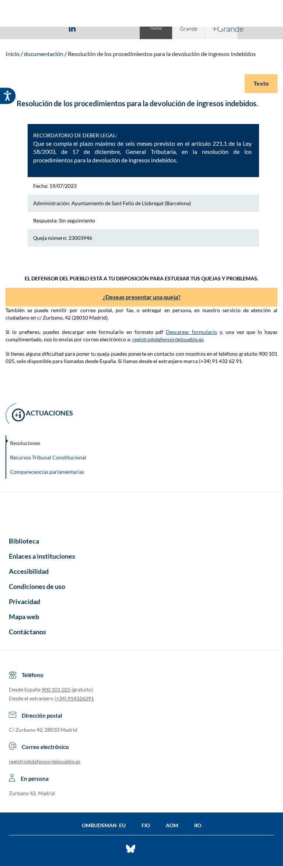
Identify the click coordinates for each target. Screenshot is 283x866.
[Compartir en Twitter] (50, 28)
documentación (43, 53)
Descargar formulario (191, 332)
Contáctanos (27, 632)
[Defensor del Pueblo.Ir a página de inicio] (141, 511)
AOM (172, 825)
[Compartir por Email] (94, 28)
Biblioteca (24, 541)
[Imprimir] (117, 28)
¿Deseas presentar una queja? (142, 296)
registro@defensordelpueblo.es (168, 339)
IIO (197, 825)
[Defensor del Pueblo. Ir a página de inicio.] (141, 14)
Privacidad (24, 601)
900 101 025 (56, 689)
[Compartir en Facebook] (29, 28)
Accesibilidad (29, 571)
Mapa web (24, 617)
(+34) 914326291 (74, 698)
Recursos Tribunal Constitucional (48, 457)
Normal (156, 28)
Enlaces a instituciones (42, 556)
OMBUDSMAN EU (104, 825)
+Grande (225, 28)
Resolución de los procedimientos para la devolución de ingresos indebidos (162, 53)
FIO (146, 825)
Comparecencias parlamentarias (47, 472)
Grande (189, 28)
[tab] (29, 28)
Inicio (13, 53)
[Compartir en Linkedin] (72, 28)
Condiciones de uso (37, 586)
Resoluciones (25, 443)
